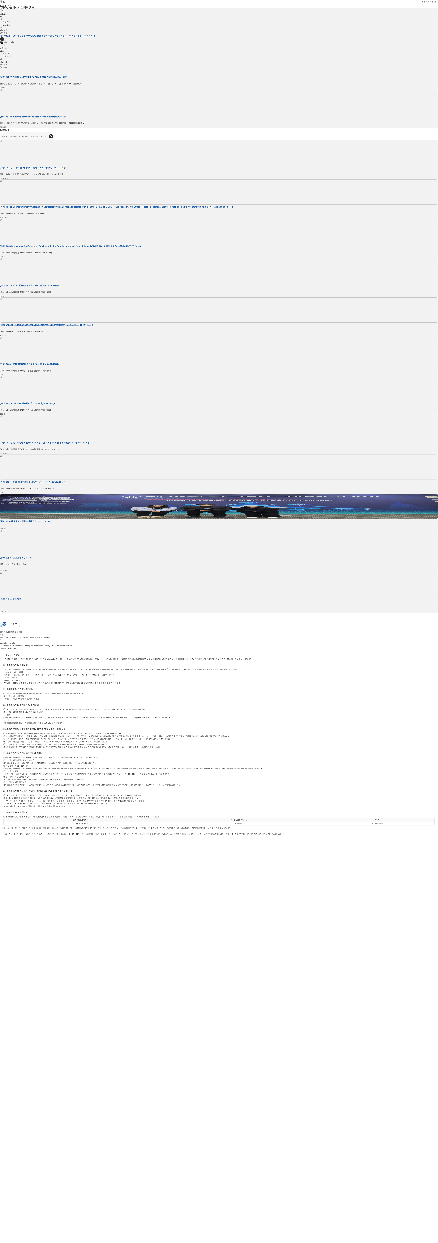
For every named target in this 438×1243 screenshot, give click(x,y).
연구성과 (6, 25)
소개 (2, 11)
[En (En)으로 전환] (2, 71)
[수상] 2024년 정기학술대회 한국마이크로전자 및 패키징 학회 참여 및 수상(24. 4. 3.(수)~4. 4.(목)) (44, 443)
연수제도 (3, 33)
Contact (3, 35)
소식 (2, 16)
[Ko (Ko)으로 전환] (6, 71)
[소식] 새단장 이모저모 (10, 599)
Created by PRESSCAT (10, 648)
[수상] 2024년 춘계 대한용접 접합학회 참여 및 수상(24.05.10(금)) (29, 364)
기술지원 (3, 30)
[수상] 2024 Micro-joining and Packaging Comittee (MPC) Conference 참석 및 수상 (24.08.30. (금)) (46, 325)
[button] (2, 39)
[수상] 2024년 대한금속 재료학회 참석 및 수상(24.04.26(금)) (27, 403)
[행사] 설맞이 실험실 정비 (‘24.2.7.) (16, 557)
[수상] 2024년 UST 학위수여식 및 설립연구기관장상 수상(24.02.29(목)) (32, 482)
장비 (2, 27)
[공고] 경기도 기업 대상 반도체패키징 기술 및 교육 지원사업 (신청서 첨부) (34, 77)
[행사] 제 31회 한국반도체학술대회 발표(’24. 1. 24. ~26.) (26, 521)
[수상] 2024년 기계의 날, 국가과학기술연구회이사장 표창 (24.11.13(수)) (33, 167)
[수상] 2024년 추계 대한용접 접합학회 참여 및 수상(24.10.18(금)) (29, 285)
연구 (2, 19)
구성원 (2, 14)
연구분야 (6, 22)
